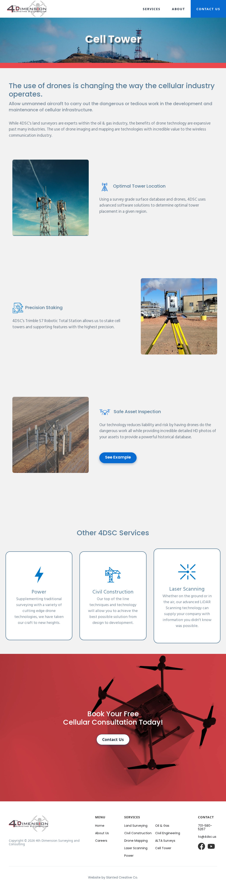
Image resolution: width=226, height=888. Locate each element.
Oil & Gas (162, 826)
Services (151, 9)
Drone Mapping (136, 841)
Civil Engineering (167, 833)
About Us (102, 833)
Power (129, 856)
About (178, 9)
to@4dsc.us (207, 837)
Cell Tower (163, 848)
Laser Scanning (135, 848)
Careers (101, 841)
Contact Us (208, 9)
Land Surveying (135, 826)
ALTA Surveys (165, 841)
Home (99, 826)
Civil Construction (138, 833)
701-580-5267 (205, 827)
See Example (118, 458)
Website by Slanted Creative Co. (113, 877)
